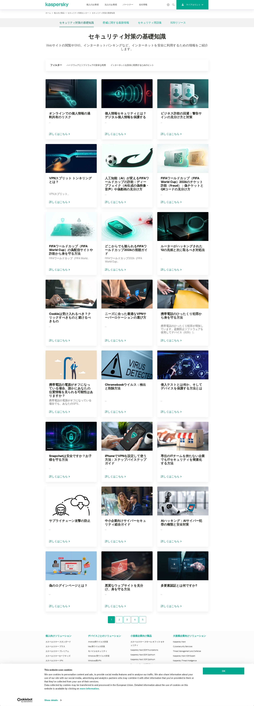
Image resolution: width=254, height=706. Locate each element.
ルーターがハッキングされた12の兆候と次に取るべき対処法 (183, 248)
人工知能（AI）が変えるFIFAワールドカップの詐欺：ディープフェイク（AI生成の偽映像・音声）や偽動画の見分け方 (127, 183)
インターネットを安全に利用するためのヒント (132, 65)
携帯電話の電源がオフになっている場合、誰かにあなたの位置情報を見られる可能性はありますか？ (71, 390)
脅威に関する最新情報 (116, 22)
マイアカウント (193, 5)
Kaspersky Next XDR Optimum (143, 659)
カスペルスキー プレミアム (57, 651)
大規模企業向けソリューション (189, 635)
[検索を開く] (173, 4)
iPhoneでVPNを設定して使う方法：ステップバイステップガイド (126, 459)
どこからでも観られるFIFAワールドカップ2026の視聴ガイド (126, 249)
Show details (51, 700)
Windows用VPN (94, 660)
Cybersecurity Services (182, 646)
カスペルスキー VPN (54, 660)
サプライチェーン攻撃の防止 (69, 521)
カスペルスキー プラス (55, 646)
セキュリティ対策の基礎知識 (76, 22)
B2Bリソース (178, 22)
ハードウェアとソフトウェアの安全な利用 (86, 65)
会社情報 (143, 4)
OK (223, 671)
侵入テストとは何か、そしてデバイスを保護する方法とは (181, 386)
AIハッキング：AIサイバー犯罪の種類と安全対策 (181, 522)
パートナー (128, 4)
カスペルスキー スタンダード (58, 642)
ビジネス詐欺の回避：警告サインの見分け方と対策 (181, 115)
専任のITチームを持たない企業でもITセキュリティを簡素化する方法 (183, 459)
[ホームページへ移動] (57, 4)
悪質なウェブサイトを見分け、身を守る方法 (124, 587)
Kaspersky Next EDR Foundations (144, 650)
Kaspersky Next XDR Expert (184, 656)
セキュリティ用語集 (150, 22)
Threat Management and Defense (187, 651)
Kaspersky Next (179, 642)
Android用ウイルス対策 (98, 642)
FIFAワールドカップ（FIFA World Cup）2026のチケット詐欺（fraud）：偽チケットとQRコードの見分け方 (182, 183)
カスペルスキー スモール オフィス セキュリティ (147, 643)
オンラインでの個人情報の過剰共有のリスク (69, 115)
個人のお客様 (92, 4)
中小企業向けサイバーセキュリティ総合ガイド (125, 522)
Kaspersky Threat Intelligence (185, 660)
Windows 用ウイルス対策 (99, 656)
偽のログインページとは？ (68, 585)
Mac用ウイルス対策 (96, 646)
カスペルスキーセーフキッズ (58, 656)
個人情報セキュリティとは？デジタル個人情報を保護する (125, 115)
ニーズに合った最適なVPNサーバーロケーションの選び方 (125, 315)
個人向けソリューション (58, 635)
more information (89, 688)
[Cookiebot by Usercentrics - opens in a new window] (25, 700)
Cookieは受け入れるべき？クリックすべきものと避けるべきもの (70, 317)
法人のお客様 (111, 4)
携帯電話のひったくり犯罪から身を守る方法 (181, 315)
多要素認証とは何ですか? (179, 585)
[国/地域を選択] (168, 4)
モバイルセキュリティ (97, 651)
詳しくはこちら (58, 133)
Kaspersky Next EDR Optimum (143, 655)
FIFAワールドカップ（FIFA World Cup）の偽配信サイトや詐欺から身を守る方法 (71, 249)
